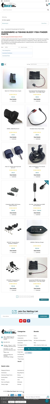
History (19, 375)
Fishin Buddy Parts (6, 50)
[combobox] (26, 9)
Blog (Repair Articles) (22, 372)
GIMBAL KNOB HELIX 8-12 (13, 128)
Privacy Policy (35, 399)
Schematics (20, 342)
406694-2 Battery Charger (37, 242)
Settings (5, 402)
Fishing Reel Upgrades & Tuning (25, 340)
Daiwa (35, 335)
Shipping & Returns (5, 370)
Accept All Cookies (20, 402)
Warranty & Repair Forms (6, 375)
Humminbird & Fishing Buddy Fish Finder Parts (15, 29)
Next (31, 296)
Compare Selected (44, 299)
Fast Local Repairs (5, 382)
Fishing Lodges (4, 384)
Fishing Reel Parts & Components (22, 337)
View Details (13, 99)
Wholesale (19, 382)
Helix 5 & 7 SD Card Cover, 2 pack (13, 91)
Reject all (11, 402)
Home (2, 29)
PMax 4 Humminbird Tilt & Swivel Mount (37, 167)
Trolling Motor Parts (22, 347)
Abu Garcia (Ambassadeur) (40, 340)
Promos (3, 379)
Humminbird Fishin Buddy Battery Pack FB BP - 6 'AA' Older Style (37, 91)
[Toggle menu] (2, 2)
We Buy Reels (4, 377)
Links (18, 379)
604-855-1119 (7, 342)
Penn (35, 342)
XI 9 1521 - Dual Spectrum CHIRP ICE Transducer (37, 205)
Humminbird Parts (6, 55)
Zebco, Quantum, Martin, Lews (40, 345)
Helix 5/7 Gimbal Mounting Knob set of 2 (13, 167)
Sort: (2, 47)
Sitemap (19, 384)
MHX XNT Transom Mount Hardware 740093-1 (13, 243)
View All (19, 361)
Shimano (36, 338)
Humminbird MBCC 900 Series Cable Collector (13, 205)
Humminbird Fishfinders (7, 53)
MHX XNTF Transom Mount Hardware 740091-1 (13, 280)
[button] (25, 23)
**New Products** (22, 359)
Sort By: (28, 64)
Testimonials (20, 377)
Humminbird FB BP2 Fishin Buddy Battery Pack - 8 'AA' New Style (37, 280)
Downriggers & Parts (22, 345)
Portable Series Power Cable (37, 128)
